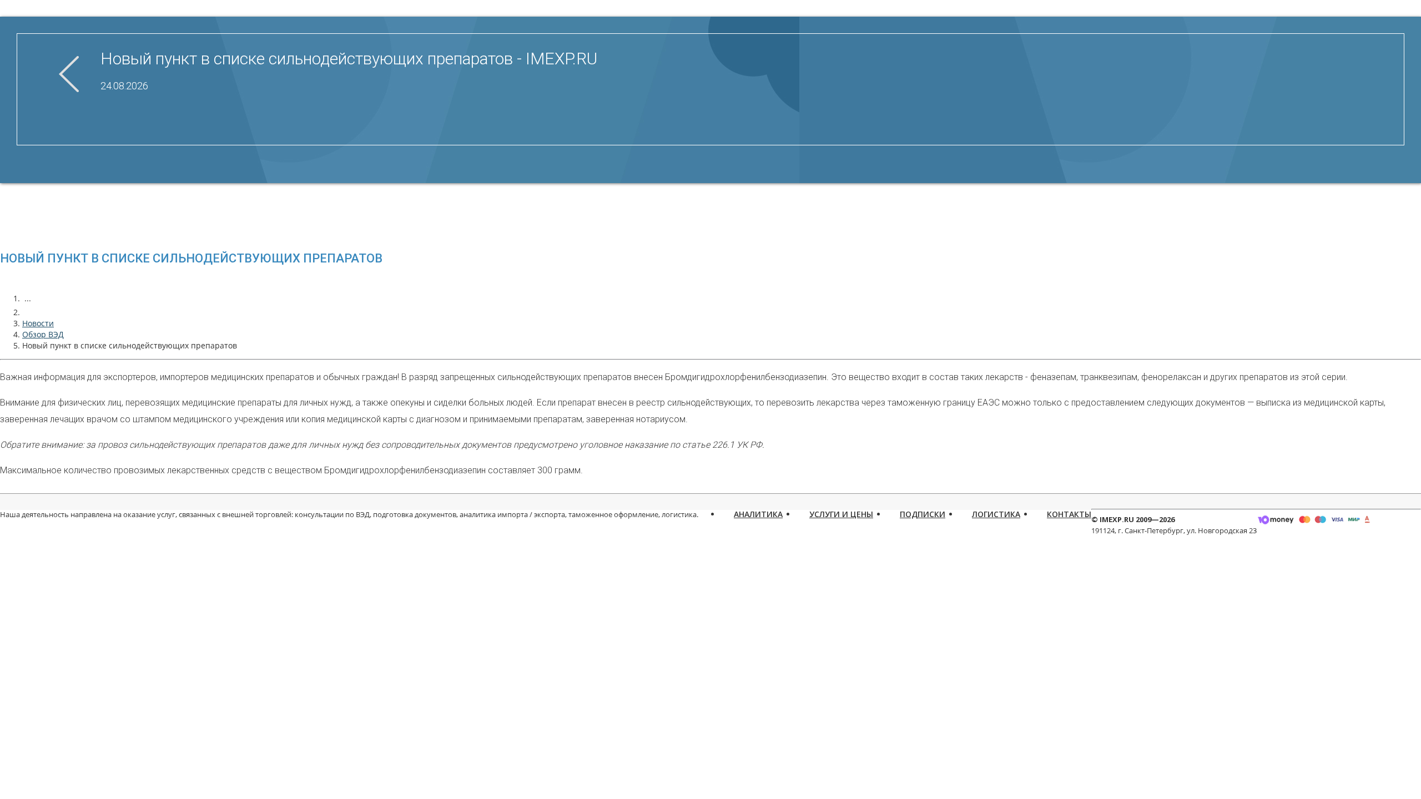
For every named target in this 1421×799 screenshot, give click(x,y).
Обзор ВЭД (43, 334)
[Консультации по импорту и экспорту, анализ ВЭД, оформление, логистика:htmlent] (27, 312)
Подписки (922, 514)
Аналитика (758, 514)
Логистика (996, 514)
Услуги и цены (841, 514)
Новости (38, 323)
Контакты (1069, 514)
